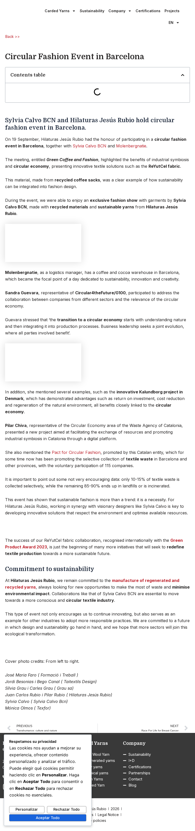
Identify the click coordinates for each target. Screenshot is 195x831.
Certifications (148, 11)
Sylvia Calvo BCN (89, 145)
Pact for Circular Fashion (76, 452)
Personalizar (26, 809)
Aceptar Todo (48, 817)
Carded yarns (57, 11)
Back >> (12, 36)
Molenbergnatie (131, 145)
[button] (183, 75)
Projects (172, 11)
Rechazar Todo (66, 809)
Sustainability (92, 11)
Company (116, 11)
